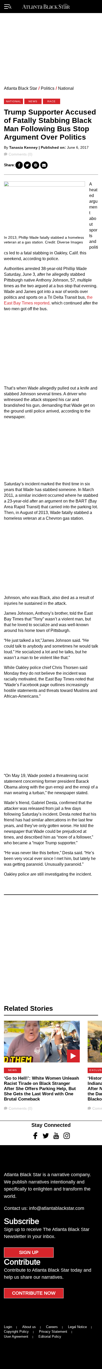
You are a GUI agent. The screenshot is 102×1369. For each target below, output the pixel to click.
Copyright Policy (16, 1332)
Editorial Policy (49, 1336)
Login (8, 1327)
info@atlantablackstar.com (56, 1208)
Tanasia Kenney (23, 147)
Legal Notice (77, 1327)
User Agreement (16, 1336)
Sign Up (28, 1252)
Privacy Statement (53, 1332)
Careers (52, 1327)
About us (29, 1327)
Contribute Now (33, 1293)
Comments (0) (20, 154)
